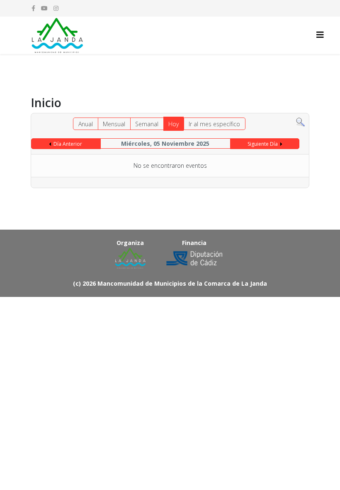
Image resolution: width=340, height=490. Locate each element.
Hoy (173, 124)
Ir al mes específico (214, 124)
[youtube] (44, 8)
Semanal (146, 124)
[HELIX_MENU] (320, 35)
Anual (85, 124)
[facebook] (33, 8)
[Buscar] (300, 122)
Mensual (114, 124)
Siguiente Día (263, 143)
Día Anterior (67, 143)
